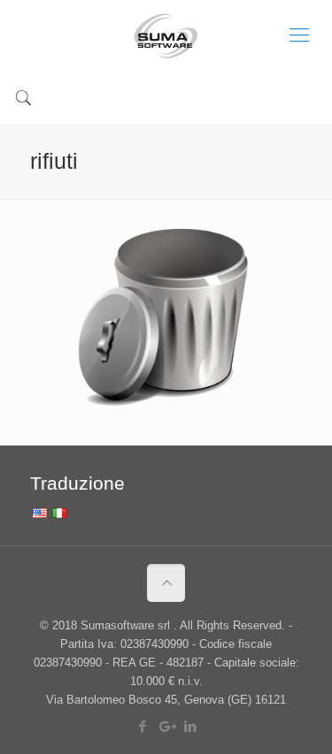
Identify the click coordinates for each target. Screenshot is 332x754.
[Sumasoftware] (166, 35)
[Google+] (166, 726)
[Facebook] (142, 726)
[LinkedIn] (190, 726)
